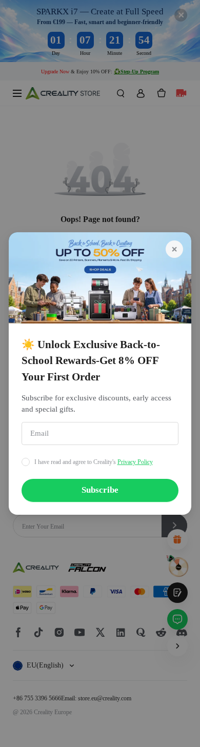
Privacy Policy (135, 462)
